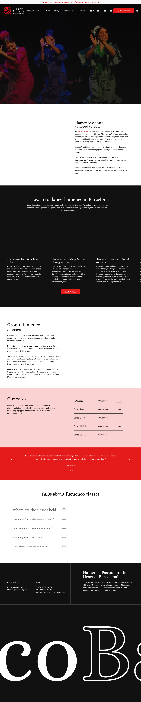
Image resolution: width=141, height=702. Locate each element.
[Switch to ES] (99, 11)
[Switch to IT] (106, 11)
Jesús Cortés (82, 131)
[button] (18, 70)
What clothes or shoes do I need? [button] (30, 546)
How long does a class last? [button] (27, 537)
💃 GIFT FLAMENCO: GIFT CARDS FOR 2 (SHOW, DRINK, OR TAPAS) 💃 (70, 2)
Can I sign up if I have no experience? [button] (33, 528)
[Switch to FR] (112, 11)
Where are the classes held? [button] (35, 510)
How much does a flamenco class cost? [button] (33, 519)
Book (119, 401)
